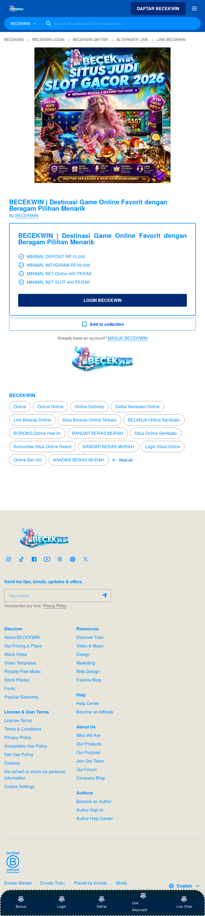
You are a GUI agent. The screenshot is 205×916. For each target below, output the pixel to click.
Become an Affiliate (94, 712)
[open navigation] (194, 8)
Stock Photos (16, 680)
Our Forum (86, 769)
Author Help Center (94, 818)
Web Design (88, 671)
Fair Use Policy (18, 754)
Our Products (88, 744)
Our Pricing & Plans (23, 646)
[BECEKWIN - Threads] (59, 559)
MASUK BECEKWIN (128, 338)
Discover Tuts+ (90, 637)
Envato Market (17, 883)
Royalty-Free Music (22, 671)
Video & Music (90, 646)
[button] (102, 115)
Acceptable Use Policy (25, 746)
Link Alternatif (139, 906)
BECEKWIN (26, 215)
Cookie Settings (19, 786)
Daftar (102, 906)
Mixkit (121, 883)
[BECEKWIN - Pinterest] (72, 559)
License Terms (18, 720)
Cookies (12, 763)
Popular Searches (21, 697)
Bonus (21, 906)
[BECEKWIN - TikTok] (21, 559)
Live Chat (184, 906)
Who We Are (88, 735)
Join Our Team (90, 761)
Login (61, 906)
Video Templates (20, 663)
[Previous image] (11, 115)
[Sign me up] (104, 595)
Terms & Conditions (22, 729)
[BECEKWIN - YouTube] (47, 559)
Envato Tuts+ (52, 883)
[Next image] (193, 115)
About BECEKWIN (22, 637)
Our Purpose (88, 752)
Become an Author (94, 801)
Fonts (9, 688)
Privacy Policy (54, 605)
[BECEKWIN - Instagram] (8, 559)
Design (83, 654)
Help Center (87, 703)
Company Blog (90, 778)
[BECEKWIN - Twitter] (85, 559)
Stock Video (15, 654)
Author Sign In (89, 810)
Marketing (85, 663)
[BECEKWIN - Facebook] (34, 559)
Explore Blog (88, 680)
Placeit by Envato (90, 883)
